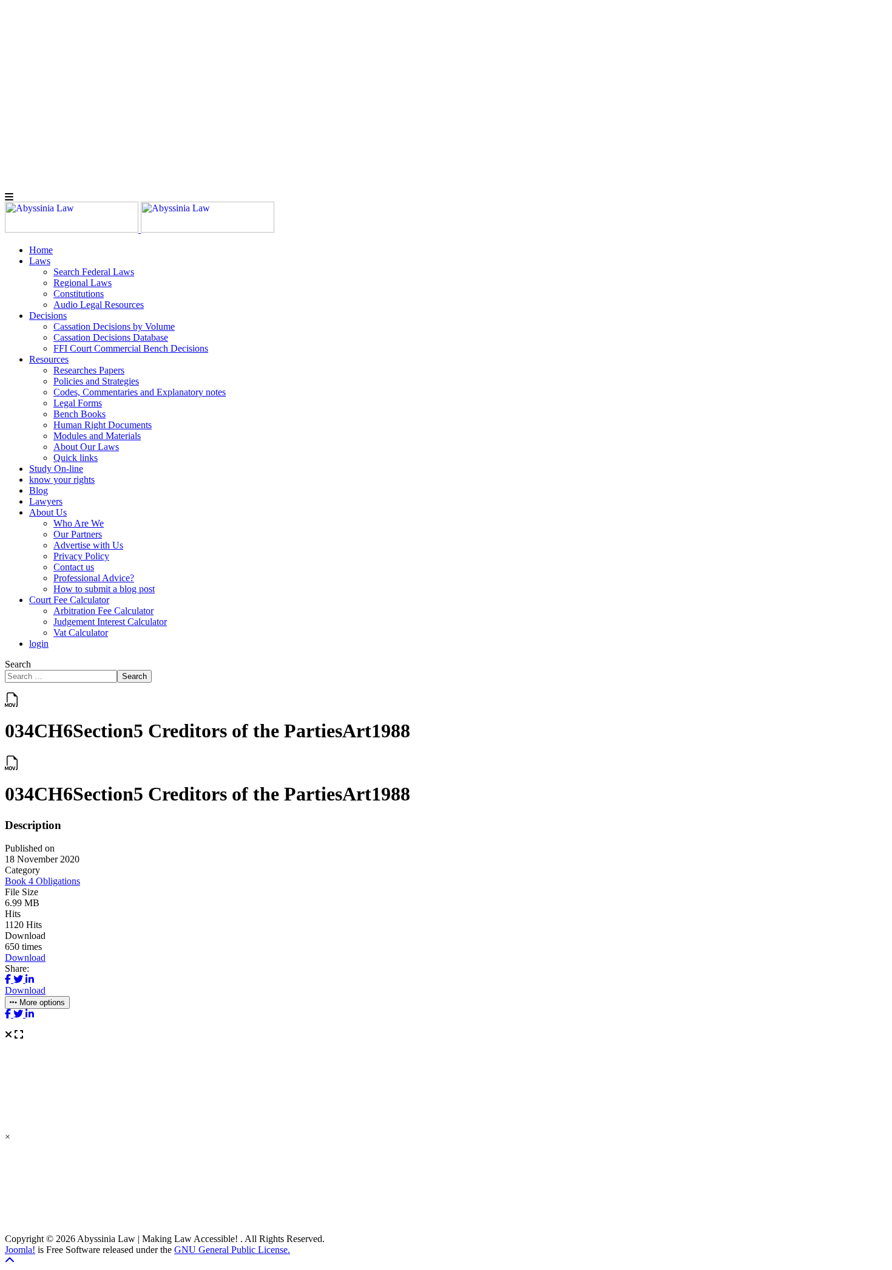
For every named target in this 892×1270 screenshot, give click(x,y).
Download (25, 957)
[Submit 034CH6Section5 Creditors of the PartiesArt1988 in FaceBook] (9, 979)
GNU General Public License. (232, 1249)
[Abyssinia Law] (139, 229)
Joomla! (20, 1249)
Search (18, 664)
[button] (39, 261)
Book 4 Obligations (42, 881)
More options (41, 1002)
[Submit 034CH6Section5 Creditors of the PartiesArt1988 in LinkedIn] (29, 979)
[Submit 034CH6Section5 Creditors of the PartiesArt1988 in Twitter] (19, 979)
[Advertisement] (369, 90)
